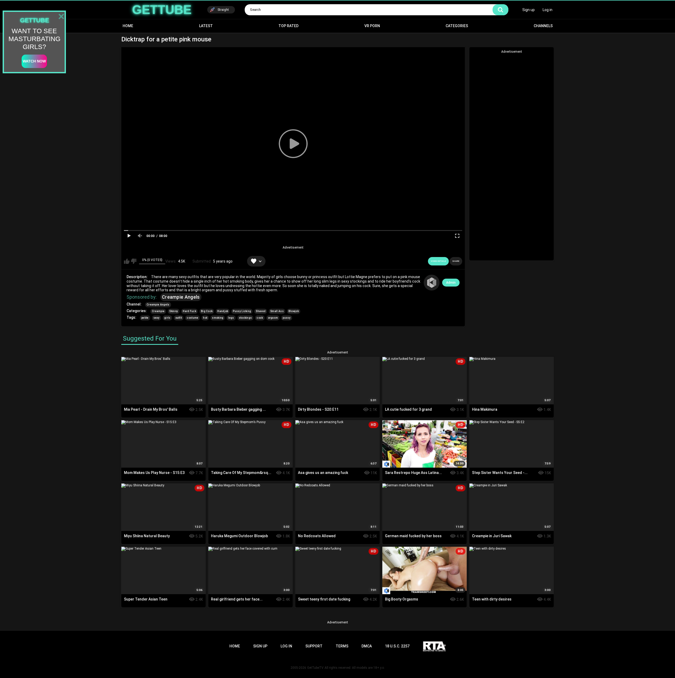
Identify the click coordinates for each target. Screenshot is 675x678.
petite (145, 317)
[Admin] (432, 282)
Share (455, 261)
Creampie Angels (181, 297)
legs (231, 317)
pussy (287, 317)
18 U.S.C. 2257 (397, 646)
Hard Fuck (189, 311)
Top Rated (288, 26)
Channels (543, 26)
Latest (206, 26)
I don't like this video (133, 261)
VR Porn (372, 26)
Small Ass (277, 311)
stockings (245, 317)
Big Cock (207, 311)
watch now (34, 61)
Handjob (222, 311)
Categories (457, 26)
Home (128, 26)
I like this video (126, 261)
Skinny (173, 311)
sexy (156, 317)
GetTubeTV (315, 668)
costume (192, 317)
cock (260, 317)
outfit (178, 317)
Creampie (158, 311)
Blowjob (293, 311)
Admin (451, 282)
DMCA (366, 646)
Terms (342, 646)
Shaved (261, 311)
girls (167, 317)
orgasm (273, 317)
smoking (217, 317)
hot (205, 317)
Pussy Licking (242, 311)
